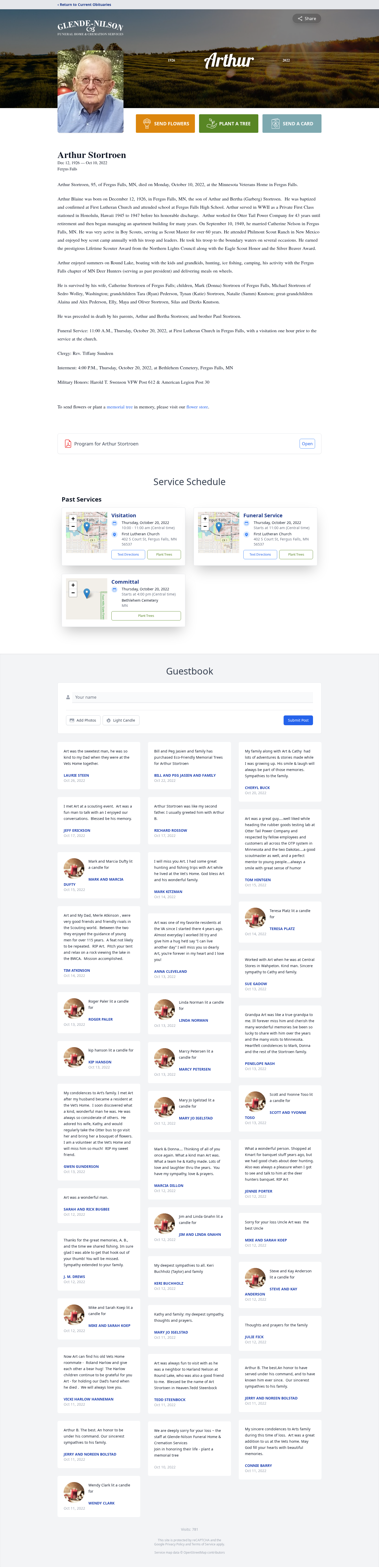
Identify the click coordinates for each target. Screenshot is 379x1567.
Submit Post (298, 720)
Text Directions (128, 554)
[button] (87, 527)
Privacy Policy (175, 1544)
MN (125, 605)
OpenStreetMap (195, 1552)
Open (307, 444)
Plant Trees (164, 554)
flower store (197, 407)
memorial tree (120, 407)
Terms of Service (204, 1544)
